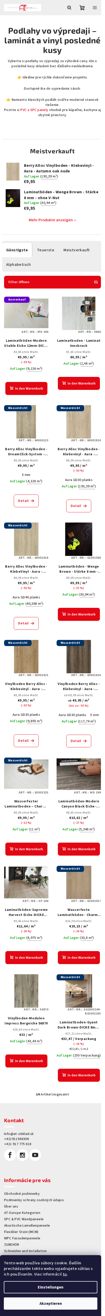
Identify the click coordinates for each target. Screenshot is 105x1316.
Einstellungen (50, 1287)
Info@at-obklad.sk (19, 1133)
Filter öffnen (18, 282)
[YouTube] (35, 1155)
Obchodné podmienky (22, 1193)
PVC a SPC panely (34, 110)
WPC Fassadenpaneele (22, 1238)
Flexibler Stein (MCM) (21, 1232)
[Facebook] (10, 1155)
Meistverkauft (76, 250)
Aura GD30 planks (79, 480)
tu (65, 1274)
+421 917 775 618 (17, 1144)
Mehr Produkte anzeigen (51, 220)
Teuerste (45, 250)
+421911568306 (16, 1139)
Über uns (11, 1206)
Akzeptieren (51, 1303)
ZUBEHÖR (11, 1244)
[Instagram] (22, 1155)
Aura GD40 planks (26, 597)
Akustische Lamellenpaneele (27, 1225)
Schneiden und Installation (25, 1251)
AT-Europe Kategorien (22, 1212)
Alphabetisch (18, 264)
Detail (23, 500)
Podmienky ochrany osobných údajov (34, 1200)
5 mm (26, 474)
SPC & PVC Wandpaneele (24, 1219)
